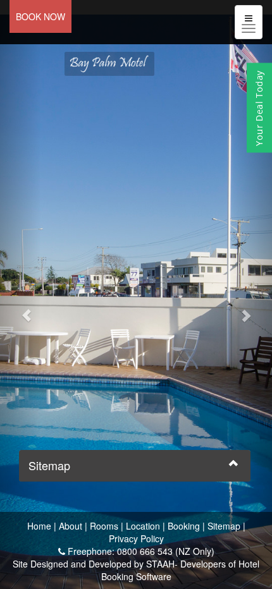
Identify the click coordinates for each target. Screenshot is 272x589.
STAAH (160, 563)
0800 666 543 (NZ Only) (165, 551)
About (70, 525)
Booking (184, 525)
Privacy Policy (136, 538)
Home (39, 525)
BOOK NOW (40, 16)
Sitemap (223, 525)
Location (143, 525)
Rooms (104, 525)
